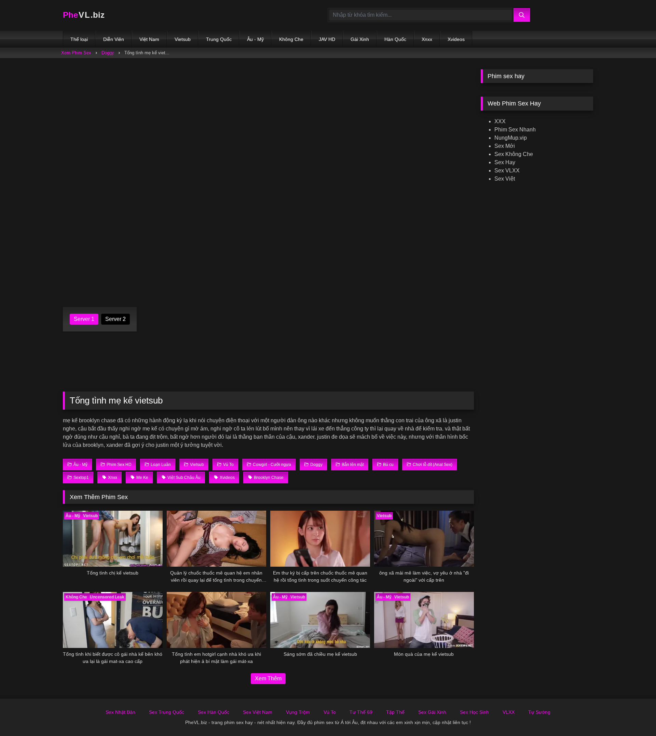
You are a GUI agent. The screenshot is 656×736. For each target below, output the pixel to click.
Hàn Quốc (395, 39)
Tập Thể (395, 712)
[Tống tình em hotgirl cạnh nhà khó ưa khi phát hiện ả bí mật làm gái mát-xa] (216, 620)
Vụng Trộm (298, 712)
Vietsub (183, 39)
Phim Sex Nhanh (515, 129)
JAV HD (327, 39)
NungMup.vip (510, 138)
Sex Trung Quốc (166, 712)
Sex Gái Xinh (432, 712)
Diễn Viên (113, 39)
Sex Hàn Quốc (213, 712)
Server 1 (84, 319)
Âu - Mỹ (255, 39)
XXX (500, 121)
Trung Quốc (219, 39)
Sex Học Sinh (474, 712)
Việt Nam (149, 39)
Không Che (291, 39)
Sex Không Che (513, 154)
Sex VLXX (507, 170)
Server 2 (115, 319)
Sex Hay (504, 162)
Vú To (330, 712)
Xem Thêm (268, 678)
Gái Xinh (360, 39)
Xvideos (456, 39)
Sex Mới (504, 146)
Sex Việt (504, 179)
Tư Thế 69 (361, 712)
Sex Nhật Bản (120, 712)
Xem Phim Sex (76, 52)
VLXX (509, 712)
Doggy (107, 52)
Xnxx (427, 39)
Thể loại (79, 39)
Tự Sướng (539, 712)
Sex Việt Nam (257, 712)
